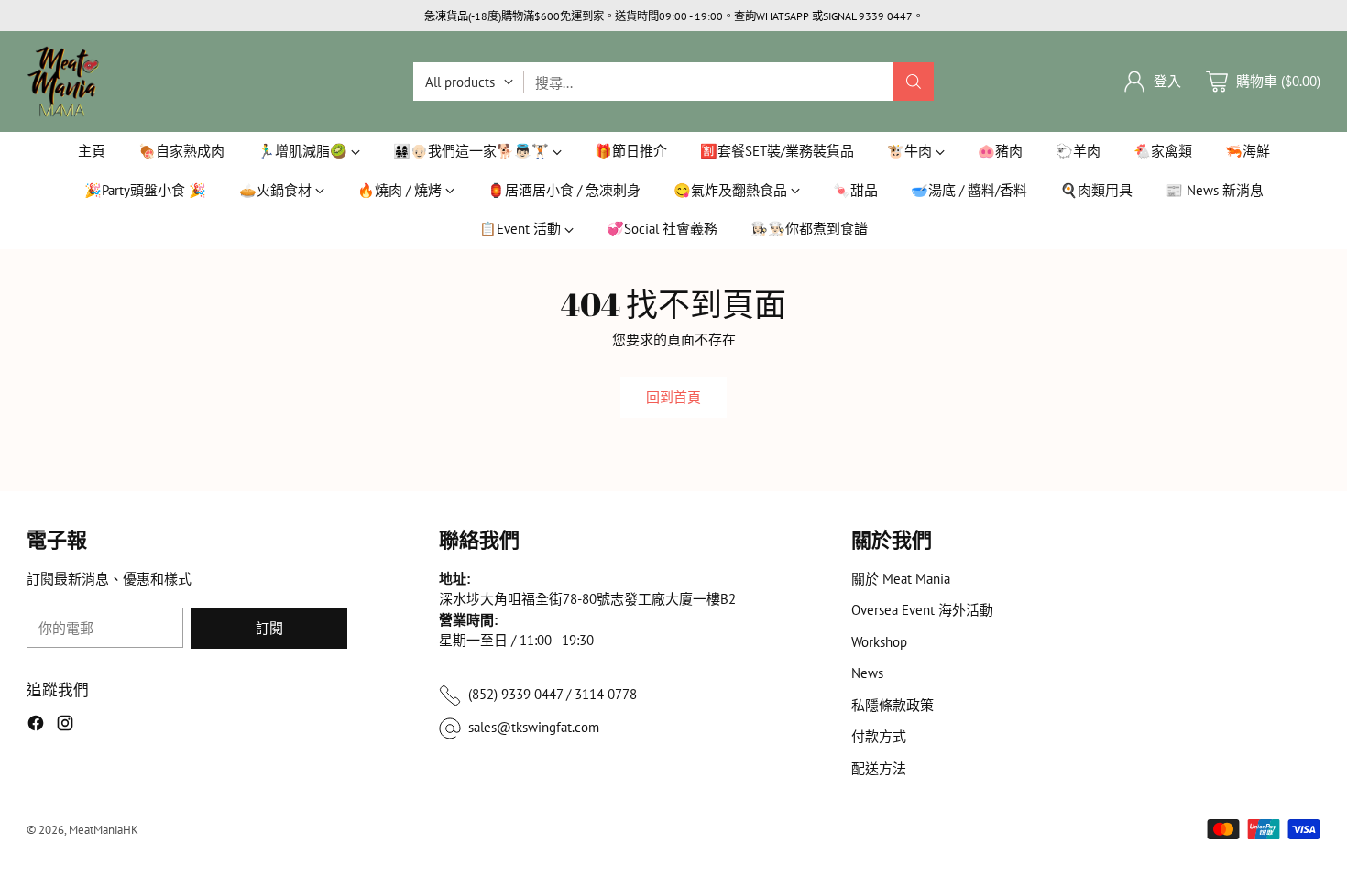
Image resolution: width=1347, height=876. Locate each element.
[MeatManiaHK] (63, 81)
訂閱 (269, 628)
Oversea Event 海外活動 (922, 610)
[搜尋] (913, 81)
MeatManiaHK (103, 829)
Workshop (879, 642)
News (867, 673)
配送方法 (878, 768)
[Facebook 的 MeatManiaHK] (36, 726)
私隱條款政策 (892, 705)
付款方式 (878, 736)
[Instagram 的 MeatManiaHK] (65, 726)
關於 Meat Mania (900, 578)
